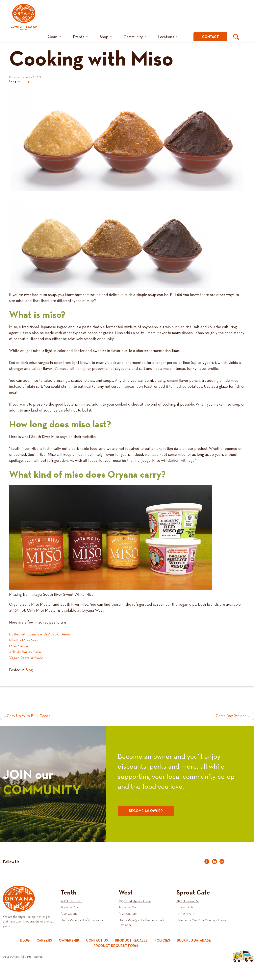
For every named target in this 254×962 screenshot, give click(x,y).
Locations (166, 37)
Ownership (69, 940)
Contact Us (97, 940)
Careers (44, 940)
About (52, 37)
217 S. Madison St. (187, 901)
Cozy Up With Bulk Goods (28, 716)
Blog (26, 81)
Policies (162, 940)
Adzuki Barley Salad (25, 652)
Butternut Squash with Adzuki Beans (40, 634)
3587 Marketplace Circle (135, 901)
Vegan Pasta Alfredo (26, 658)
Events (78, 37)
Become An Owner (146, 811)
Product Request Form (115, 946)
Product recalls (131, 940)
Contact (210, 37)
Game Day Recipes (231, 716)
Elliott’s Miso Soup (24, 640)
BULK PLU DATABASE (194, 940)
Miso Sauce (18, 646)
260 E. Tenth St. (71, 901)
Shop (104, 37)
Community (133, 37)
